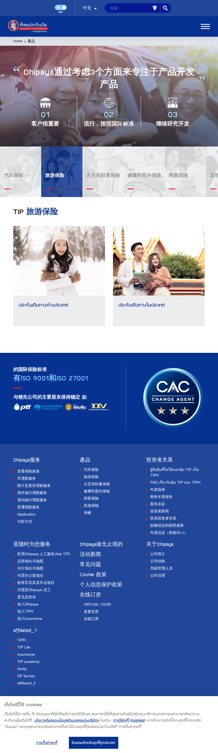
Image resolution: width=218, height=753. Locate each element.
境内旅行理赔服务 (32, 500)
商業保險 (91, 498)
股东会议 (157, 504)
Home (17, 41)
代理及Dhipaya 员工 (34, 590)
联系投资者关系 (163, 518)
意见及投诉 (26, 597)
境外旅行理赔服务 (32, 493)
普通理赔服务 (28, 507)
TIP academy (28, 661)
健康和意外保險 (97, 491)
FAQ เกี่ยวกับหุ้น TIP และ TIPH (175, 482)
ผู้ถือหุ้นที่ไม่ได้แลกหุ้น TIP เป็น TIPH (174, 472)
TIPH (21, 640)
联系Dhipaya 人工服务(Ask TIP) (43, 554)
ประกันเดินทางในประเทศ (141, 305)
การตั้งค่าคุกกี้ (46, 742)
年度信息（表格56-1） (169, 532)
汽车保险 (91, 469)
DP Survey (26, 676)
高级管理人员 (161, 568)
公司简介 (157, 554)
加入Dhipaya (28, 604)
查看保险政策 (28, 471)
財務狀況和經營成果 (167, 525)
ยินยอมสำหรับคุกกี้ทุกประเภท (93, 742)
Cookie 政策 (93, 574)
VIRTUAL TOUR (97, 604)
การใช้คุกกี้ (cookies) (129, 720)
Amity (22, 669)
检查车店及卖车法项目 (35, 582)
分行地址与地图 (30, 568)
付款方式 (24, 521)
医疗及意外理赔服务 (34, 485)
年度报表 (157, 489)
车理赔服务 (26, 478)
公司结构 (157, 561)
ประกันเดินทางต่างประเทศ (43, 305)
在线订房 (91, 619)
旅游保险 (91, 477)
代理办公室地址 (30, 575)
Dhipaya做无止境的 (101, 544)
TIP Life (23, 647)
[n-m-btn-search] (165, 8)
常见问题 (90, 564)
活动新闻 (90, 554)
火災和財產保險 (97, 484)
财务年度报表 (161, 497)
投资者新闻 (159, 511)
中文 (87, 8)
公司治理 (157, 575)
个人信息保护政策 (101, 584)
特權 (87, 513)
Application (26, 514)
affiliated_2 (26, 683)
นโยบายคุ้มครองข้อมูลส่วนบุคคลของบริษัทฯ (67, 720)
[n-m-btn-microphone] (154, 8)
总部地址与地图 (30, 561)
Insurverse (26, 654)
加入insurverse (29, 618)
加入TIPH (25, 611)
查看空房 (91, 611)
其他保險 (91, 505)
